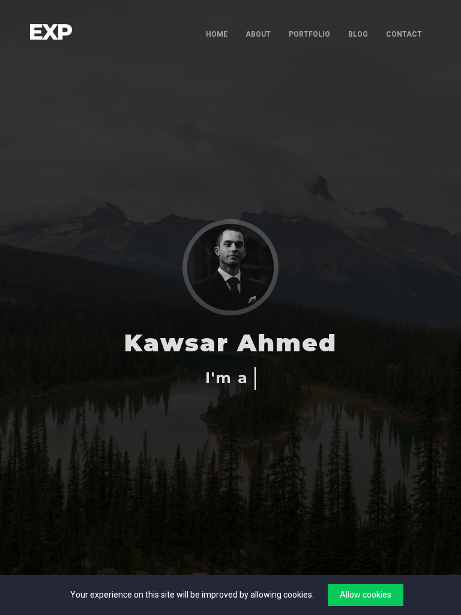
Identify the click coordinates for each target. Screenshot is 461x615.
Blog (358, 34)
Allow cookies (365, 594)
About (258, 34)
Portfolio (309, 34)
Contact (404, 34)
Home (216, 34)
